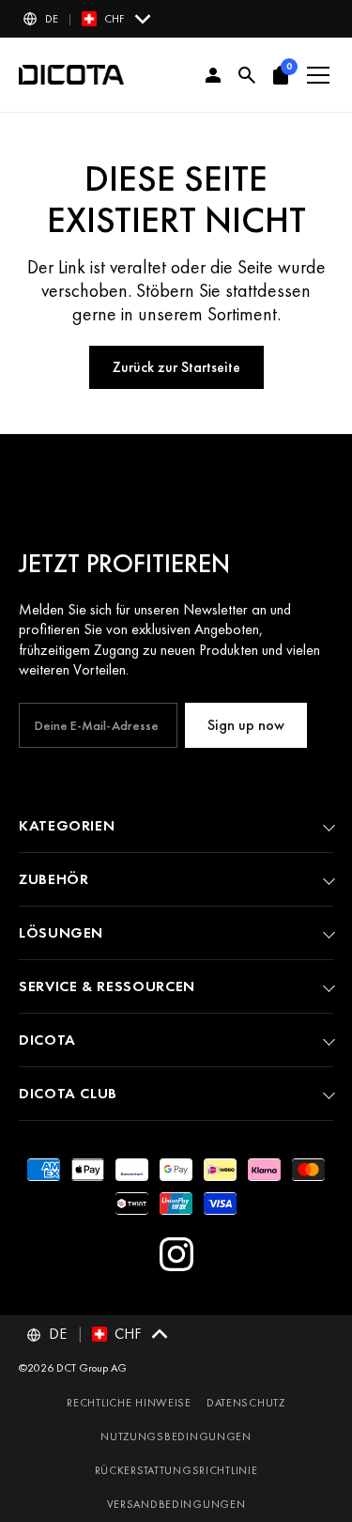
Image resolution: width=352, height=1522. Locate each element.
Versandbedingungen (176, 1504)
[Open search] (247, 75)
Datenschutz (246, 1402)
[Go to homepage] (71, 75)
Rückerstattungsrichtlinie (176, 1470)
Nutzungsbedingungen (176, 1436)
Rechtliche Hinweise (129, 1402)
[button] (88, 19)
